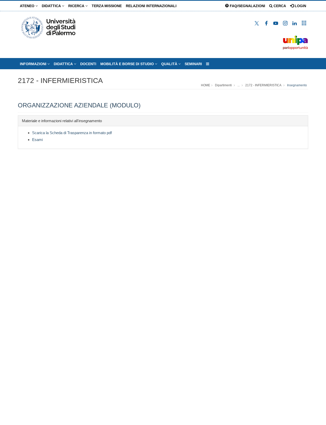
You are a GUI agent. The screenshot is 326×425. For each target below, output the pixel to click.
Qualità (169, 64)
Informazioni (33, 64)
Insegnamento (297, 85)
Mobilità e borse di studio (127, 64)
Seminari (193, 64)
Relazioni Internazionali (151, 6)
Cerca (279, 6)
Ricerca (76, 6)
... (238, 85)
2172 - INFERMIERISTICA (60, 80)
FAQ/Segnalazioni (247, 6)
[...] (207, 64)
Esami (37, 139)
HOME (205, 85)
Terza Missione (107, 6)
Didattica (52, 6)
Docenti (88, 64)
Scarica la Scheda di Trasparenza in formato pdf (72, 133)
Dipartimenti (223, 85)
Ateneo (27, 6)
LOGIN (300, 6)
